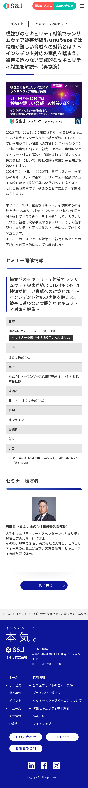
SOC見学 (62, 737)
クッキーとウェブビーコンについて (57, 700)
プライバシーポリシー (48, 693)
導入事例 (15, 693)
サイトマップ (42, 724)
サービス (15, 685)
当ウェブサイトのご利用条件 (53, 685)
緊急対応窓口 (43, 6)
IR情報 (13, 724)
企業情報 (15, 716)
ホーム (6, 614)
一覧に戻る (44, 585)
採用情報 (39, 677)
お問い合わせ (64, 6)
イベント (21, 614)
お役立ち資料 (25, 748)
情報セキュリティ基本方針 (51, 708)
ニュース (15, 708)
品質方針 (39, 716)
